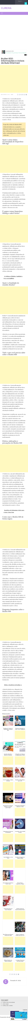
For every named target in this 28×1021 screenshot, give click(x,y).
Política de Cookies (8, 1005)
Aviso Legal (5, 1004)
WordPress (10, 1017)
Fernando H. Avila (15, 980)
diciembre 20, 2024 (6, 94)
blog (12, 94)
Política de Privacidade (9, 1002)
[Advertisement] (14, 31)
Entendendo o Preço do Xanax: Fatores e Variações (16, 53)
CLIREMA (6, 8)
